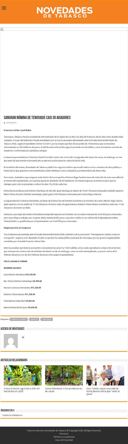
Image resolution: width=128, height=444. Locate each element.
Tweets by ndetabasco (12, 415)
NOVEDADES (11, 123)
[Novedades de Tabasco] (64, 11)
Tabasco (34, 319)
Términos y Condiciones (64, 437)
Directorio (64, 434)
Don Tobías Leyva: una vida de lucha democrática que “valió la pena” (103, 391)
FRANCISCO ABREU (19, 319)
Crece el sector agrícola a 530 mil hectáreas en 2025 (21, 390)
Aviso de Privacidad (64, 440)
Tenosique (47, 319)
